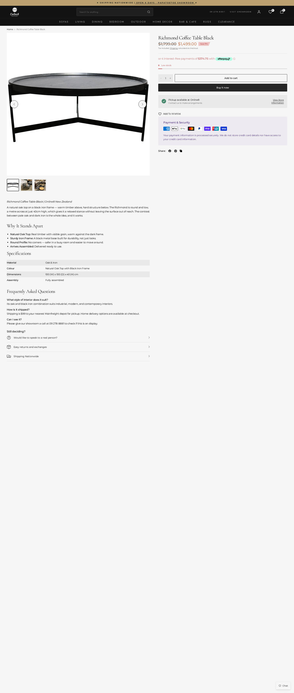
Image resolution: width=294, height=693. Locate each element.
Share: (162, 151)
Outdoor (138, 21)
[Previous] (14, 104)
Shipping (174, 48)
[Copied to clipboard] (181, 151)
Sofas (64, 21)
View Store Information (277, 101)
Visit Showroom (240, 11)
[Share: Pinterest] (175, 151)
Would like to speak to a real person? (35, 337)
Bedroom (117, 21)
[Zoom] (143, 39)
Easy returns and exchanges (30, 347)
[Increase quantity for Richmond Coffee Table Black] (170, 78)
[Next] (142, 104)
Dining (97, 21)
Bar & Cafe (188, 21)
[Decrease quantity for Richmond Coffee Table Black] (161, 78)
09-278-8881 (217, 11)
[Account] (259, 12)
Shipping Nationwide (26, 356)
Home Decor (163, 21)
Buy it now (222, 87)
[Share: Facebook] (170, 151)
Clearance (226, 21)
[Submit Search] (147, 11)
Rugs (207, 21)
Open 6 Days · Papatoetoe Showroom (165, 3)
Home (10, 29)
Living (80, 21)
